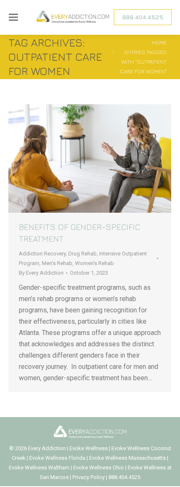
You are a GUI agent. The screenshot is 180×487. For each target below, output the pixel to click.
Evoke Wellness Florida (57, 458)
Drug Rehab (82, 253)
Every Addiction (47, 448)
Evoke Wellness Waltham (39, 467)
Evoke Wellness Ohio (98, 467)
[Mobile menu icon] (13, 17)
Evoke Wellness (88, 448)
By (41, 273)
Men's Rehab (57, 263)
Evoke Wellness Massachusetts (127, 458)
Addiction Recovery (42, 253)
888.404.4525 (124, 477)
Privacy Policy (89, 477)
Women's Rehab (94, 263)
